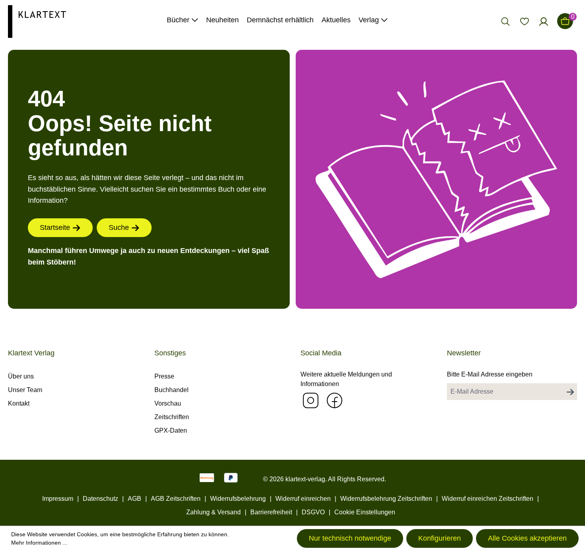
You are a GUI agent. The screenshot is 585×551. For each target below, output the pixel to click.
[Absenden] (570, 391)
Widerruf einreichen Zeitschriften (487, 498)
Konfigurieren (439, 538)
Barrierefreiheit (271, 512)
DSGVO (313, 512)
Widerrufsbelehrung (238, 498)
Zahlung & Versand (213, 512)
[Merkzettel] (524, 21)
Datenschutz (100, 498)
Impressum (57, 498)
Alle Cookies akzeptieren (527, 538)
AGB (134, 498)
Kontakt (18, 403)
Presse (164, 376)
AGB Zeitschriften (176, 498)
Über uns (21, 376)
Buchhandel (171, 389)
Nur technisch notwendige (350, 538)
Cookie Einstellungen (364, 512)
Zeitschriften (171, 417)
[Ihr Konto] (543, 21)
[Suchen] (505, 21)
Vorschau (167, 403)
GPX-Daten (170, 430)
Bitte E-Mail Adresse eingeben (489, 374)
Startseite (55, 227)
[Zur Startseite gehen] (37, 21)
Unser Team (25, 389)
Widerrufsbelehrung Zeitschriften (386, 498)
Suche (119, 227)
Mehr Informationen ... (39, 542)
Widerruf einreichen (303, 498)
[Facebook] (334, 400)
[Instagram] (310, 400)
